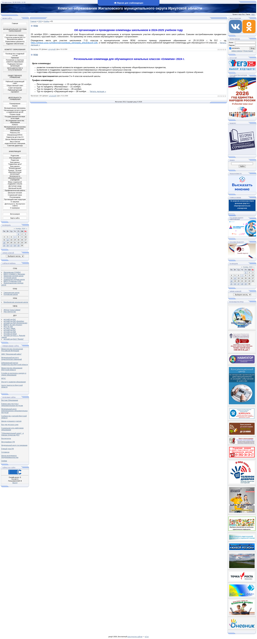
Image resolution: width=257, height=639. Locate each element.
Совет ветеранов (14, 88)
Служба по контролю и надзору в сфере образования (13, 374)
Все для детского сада (9, 424)
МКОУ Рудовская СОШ (12, 281)
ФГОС (3, 378)
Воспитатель (6, 438)
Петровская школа (11, 294)
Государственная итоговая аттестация (15, 117)
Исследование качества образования (15, 121)
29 (18, 245)
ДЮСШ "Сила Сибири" (12, 310)
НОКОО (15, 124)
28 (15, 245)
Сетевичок (5, 452)
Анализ (15, 106)
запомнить (236, 48)
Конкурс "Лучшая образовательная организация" (14, 172)
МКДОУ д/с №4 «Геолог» (13, 325)
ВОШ (35, 26)
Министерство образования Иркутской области (11, 369)
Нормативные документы (15, 41)
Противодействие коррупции (15, 199)
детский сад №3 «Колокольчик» (15, 323)
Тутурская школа (10, 278)
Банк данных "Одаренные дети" (15, 163)
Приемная (15, 58)
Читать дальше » (98, 91)
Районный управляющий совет (15, 82)
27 (11, 245)
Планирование (14, 103)
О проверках (15, 208)
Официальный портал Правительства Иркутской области (14, 363)
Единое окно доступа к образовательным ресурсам (12, 404)
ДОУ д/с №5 (8, 326)
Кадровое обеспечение (15, 44)
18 (4, 242)
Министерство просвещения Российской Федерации (12, 350)
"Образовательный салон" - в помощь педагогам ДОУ (12, 434)
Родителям (15, 155)
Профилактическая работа (15, 190)
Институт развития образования (13, 382)
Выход (14, 483)
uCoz (147, 637)
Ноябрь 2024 (20, 228)
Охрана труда (15, 114)
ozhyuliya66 (51, 49)
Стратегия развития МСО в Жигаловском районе (15, 38)
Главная (15, 23)
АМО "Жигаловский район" (11, 354)
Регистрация (248, 51)
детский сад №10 (10, 334)
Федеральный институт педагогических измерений (11, 358)
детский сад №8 (10, 332)
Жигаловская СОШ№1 (12, 272)
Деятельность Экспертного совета (15, 205)
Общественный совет (15, 85)
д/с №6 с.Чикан (9, 328)
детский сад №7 (10, 330)
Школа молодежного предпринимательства (9, 456)
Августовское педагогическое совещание (15, 142)
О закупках (15, 202)
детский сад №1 (10, 319)
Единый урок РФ (7, 449)
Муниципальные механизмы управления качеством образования (15, 128)
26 (8, 245)
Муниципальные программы (15, 108)
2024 (40, 21)
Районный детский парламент (15, 91)
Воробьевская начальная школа (16, 302)
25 (4, 245)
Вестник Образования (9, 400)
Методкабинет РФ (8, 442)
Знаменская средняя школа (14, 279)
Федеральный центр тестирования (14, 445)
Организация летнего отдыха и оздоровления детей (15, 111)
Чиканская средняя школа (13, 276)
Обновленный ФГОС (15, 135)
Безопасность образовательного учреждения (15, 178)
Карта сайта (14, 218)
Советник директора (15, 145)
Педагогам (15, 160)
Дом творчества (10, 311)
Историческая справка (14, 35)
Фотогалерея (15, 214)
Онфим (4, 461)
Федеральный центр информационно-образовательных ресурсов (14, 410)
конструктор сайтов (134, 637)
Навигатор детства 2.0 (14, 137)
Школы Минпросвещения (14, 139)
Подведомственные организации (14, 65)
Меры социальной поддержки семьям (15, 183)
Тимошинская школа (11, 292)
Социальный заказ (15, 195)
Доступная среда (14, 186)
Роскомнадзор (15, 197)
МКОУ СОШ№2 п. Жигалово (14, 274)
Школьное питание (15, 193)
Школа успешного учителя (11, 421)
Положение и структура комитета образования (15, 61)
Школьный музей (14, 188)
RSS (253, 14)
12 (8, 240)
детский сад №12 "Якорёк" (14, 339)
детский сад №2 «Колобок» (14, 321)
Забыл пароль (236, 51)
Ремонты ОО (15, 133)
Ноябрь (46, 21)
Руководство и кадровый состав (15, 54)
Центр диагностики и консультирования (15, 69)
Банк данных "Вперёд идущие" (14, 167)
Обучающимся (15, 158)
